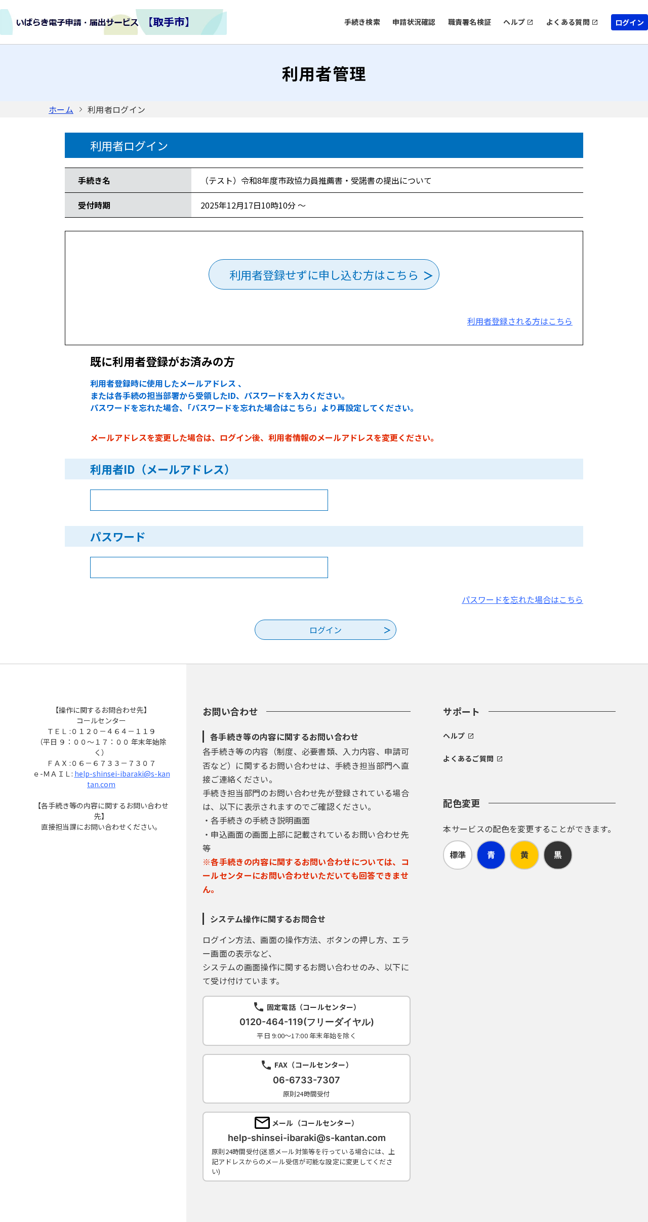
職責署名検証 (470, 22)
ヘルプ (514, 22)
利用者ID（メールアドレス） (162, 469)
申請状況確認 (414, 22)
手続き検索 (362, 22)
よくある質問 (568, 22)
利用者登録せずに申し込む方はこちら (324, 274)
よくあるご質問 (468, 758)
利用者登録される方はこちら (520, 321)
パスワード (118, 536)
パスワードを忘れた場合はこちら (522, 599)
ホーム (61, 109)
